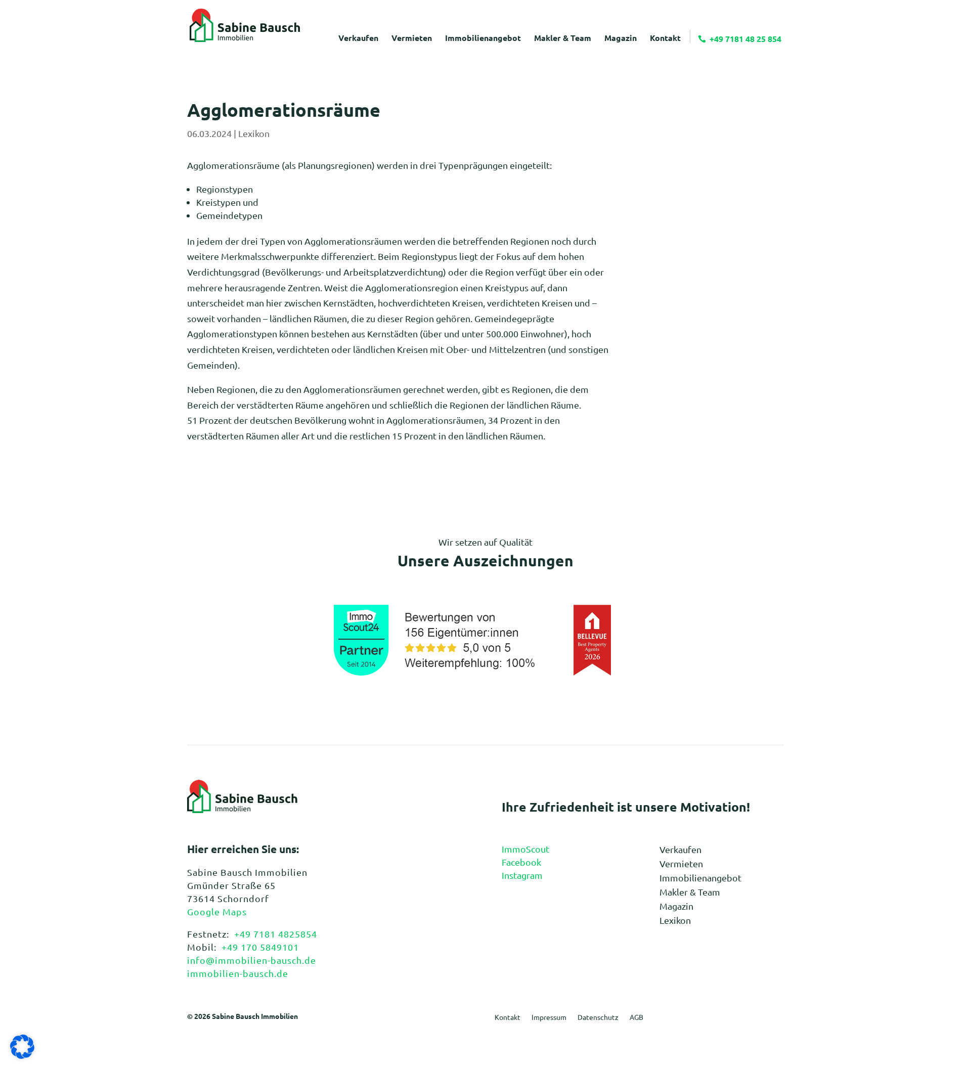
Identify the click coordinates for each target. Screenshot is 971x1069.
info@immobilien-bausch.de (251, 960)
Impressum (549, 1017)
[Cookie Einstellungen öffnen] (22, 1055)
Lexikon (254, 133)
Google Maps (217, 911)
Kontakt (507, 1017)
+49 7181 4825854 (275, 933)
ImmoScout (525, 848)
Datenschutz (598, 1017)
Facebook (521, 862)
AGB (636, 1017)
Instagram (522, 875)
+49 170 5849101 (260, 947)
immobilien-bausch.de (237, 973)
